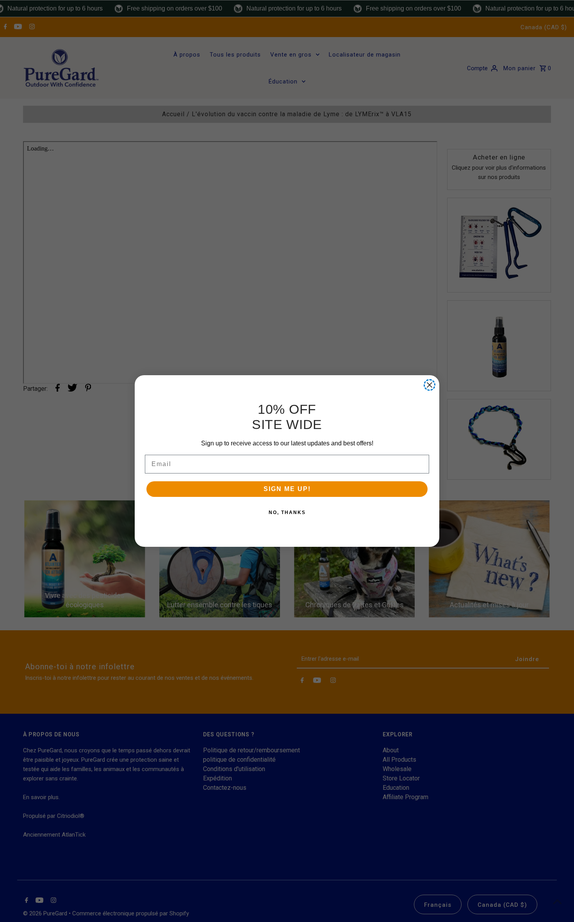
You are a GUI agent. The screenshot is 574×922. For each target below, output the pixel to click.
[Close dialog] (429, 385)
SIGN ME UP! (287, 489)
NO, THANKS (287, 512)
